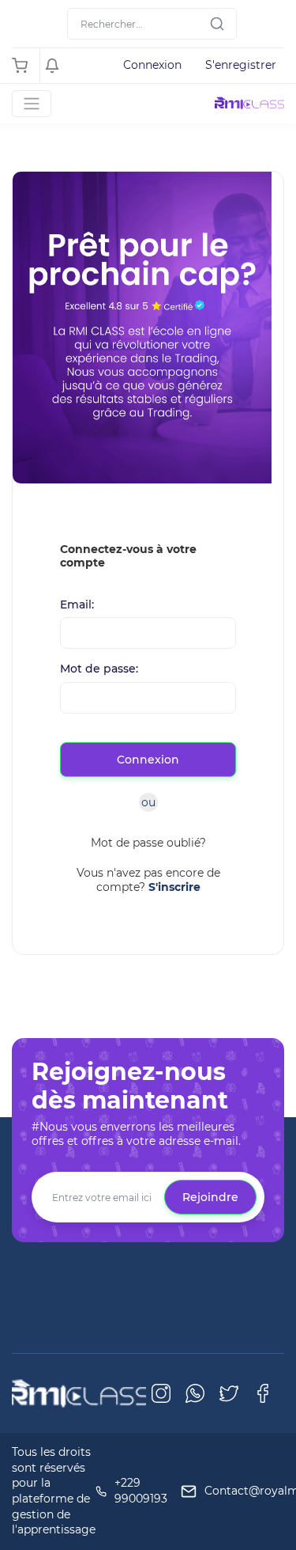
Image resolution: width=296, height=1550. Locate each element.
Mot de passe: (99, 669)
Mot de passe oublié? (148, 843)
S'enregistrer (240, 65)
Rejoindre (210, 1197)
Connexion (152, 65)
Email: (77, 605)
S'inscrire (174, 887)
